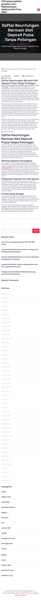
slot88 (3, 533)
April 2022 (4, 468)
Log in (3, 560)
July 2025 (4, 347)
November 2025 (6, 330)
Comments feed (7, 570)
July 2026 (4, 298)
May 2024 (4, 403)
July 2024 (4, 395)
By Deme (16, 76)
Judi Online (5, 502)
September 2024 (6, 387)
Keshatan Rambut (8, 507)
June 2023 (4, 448)
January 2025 (5, 371)
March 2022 (5, 472)
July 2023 (4, 444)
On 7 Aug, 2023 (6, 76)
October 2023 (5, 432)
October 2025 (5, 334)
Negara (4, 512)
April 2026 (4, 310)
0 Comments (7, 78)
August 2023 (5, 440)
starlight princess (8, 538)
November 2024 (6, 379)
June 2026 (4, 302)
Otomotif (4, 518)
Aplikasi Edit (6, 497)
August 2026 (5, 294)
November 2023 (6, 428)
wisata (4, 549)
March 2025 (5, 363)
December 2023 (6, 424)
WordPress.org (7, 575)
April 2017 (4, 476)
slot (2, 523)
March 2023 (5, 460)
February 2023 (6, 464)
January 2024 (5, 420)
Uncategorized (23, 44)
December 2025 (6, 326)
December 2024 (6, 375)
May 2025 (4, 355)
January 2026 (5, 322)
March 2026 (5, 314)
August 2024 (5, 391)
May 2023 (4, 452)
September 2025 (6, 339)
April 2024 (4, 407)
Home (12, 44)
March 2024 (5, 411)
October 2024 (5, 383)
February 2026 (6, 318)
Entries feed (6, 565)
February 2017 (5, 480)
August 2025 (5, 343)
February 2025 (6, 367)
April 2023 (4, 456)
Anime (3, 492)
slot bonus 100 (6, 168)
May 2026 (4, 306)
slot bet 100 (5, 528)
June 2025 (4, 351)
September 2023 (6, 436)
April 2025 (4, 359)
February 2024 (6, 416)
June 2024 (4, 399)
